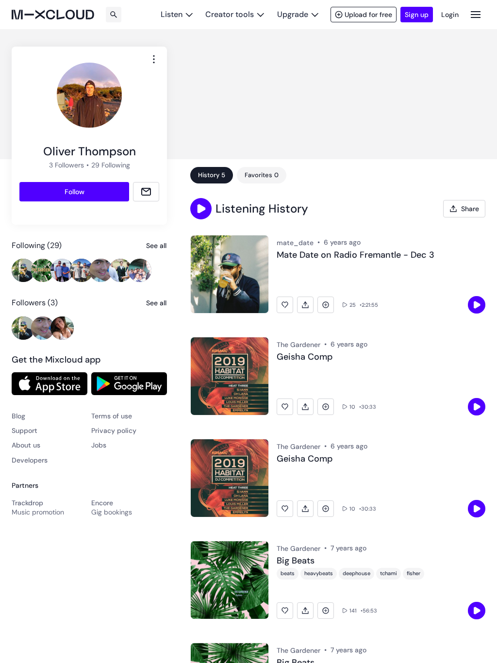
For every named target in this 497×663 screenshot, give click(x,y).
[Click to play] (476, 305)
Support (24, 430)
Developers (30, 460)
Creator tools (229, 14)
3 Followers (66, 165)
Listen (171, 14)
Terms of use (111, 416)
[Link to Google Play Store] (129, 383)
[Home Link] (53, 14)
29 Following (110, 165)
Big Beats (296, 561)
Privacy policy (113, 430)
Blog (18, 416)
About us (26, 445)
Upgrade (292, 14)
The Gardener (298, 344)
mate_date (295, 242)
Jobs (98, 445)
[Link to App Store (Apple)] (49, 383)
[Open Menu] (475, 14)
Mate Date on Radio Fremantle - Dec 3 (355, 255)
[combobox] (154, 59)
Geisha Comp (304, 357)
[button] (201, 208)
